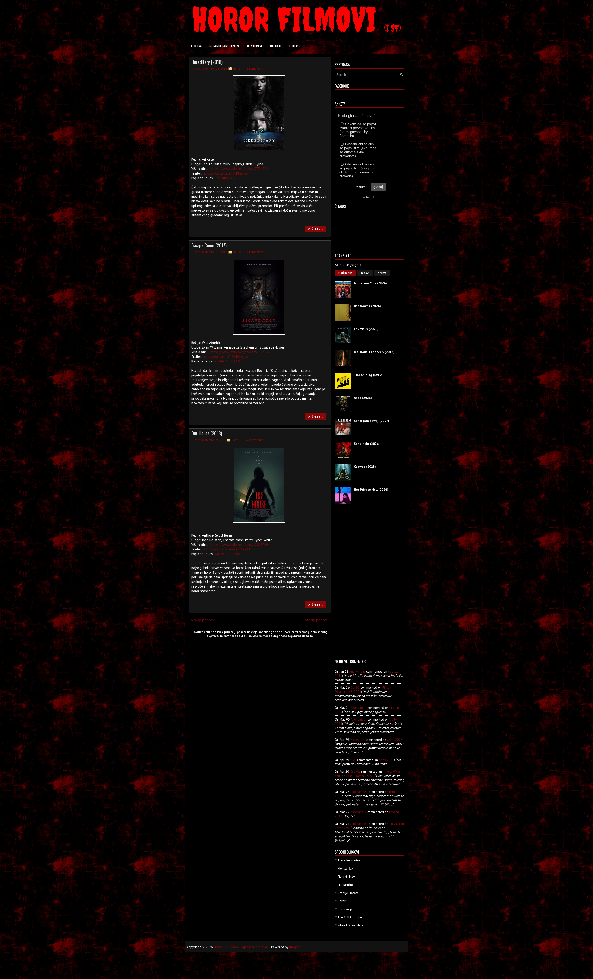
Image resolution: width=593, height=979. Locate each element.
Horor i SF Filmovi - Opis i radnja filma (241, 947)
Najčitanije (345, 273)
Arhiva (382, 273)
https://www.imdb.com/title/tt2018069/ (239, 544)
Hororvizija (345, 909)
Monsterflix (345, 868)
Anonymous (357, 671)
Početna (196, 46)
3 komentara (255, 68)
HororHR (344, 901)
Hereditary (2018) (207, 62)
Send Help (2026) (367, 444)
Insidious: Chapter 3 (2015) (374, 352)
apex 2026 (395, 739)
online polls (369, 197)
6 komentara (255, 252)
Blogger (295, 947)
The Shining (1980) (368, 375)
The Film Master (349, 860)
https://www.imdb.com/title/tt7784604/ (239, 168)
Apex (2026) (363, 398)
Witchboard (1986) (228, 554)
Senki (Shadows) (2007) (371, 421)
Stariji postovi (317, 620)
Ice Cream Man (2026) (370, 283)
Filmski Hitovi (347, 876)
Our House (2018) (206, 433)
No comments (254, 440)
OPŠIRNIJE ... (315, 228)
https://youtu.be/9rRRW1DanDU (226, 549)
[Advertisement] (353, 583)
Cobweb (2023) (365, 466)
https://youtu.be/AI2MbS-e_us (225, 356)
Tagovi (365, 273)
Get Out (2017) (225, 178)
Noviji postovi (203, 620)
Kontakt (294, 46)
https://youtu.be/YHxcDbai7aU (225, 173)
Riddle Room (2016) (228, 361)
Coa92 (355, 687)
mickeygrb (357, 739)
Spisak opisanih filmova (224, 46)
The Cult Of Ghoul (350, 917)
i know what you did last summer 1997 (367, 773)
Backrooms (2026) (367, 306)
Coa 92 (355, 771)
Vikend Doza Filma (350, 925)
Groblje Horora (348, 893)
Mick (353, 760)
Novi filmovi (254, 46)
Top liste (275, 46)
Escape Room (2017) (209, 245)
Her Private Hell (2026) (371, 489)
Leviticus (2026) (366, 329)
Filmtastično (346, 885)
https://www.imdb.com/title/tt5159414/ (239, 352)
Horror (237, 68)
